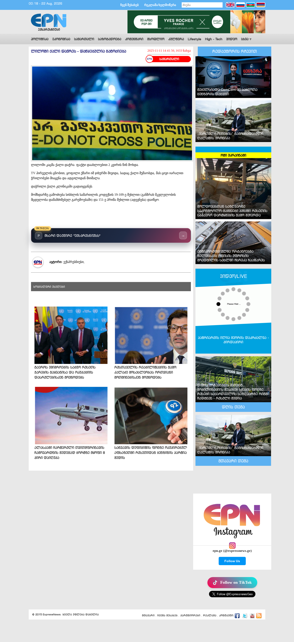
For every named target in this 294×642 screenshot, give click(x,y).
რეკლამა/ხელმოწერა (160, 5)
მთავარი (148, 615)
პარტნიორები (190, 615)
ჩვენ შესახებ (129, 5)
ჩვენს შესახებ (167, 615)
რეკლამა (209, 615)
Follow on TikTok (236, 582)
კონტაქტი (226, 615)
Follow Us (232, 561)
